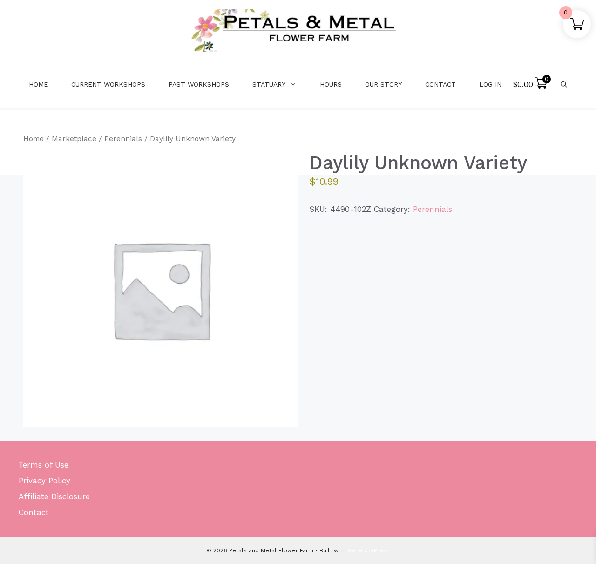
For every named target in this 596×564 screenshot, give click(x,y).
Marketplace (74, 138)
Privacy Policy (44, 480)
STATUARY (268, 84)
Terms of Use (43, 464)
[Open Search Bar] (564, 84)
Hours (331, 84)
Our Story (383, 84)
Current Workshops (108, 84)
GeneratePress (368, 550)
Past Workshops (199, 84)
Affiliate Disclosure (54, 496)
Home (38, 84)
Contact (440, 84)
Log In (490, 84)
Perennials (123, 138)
